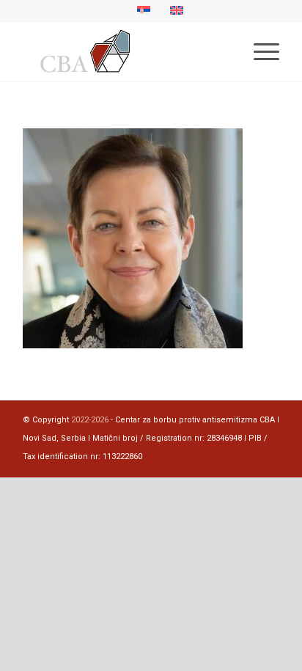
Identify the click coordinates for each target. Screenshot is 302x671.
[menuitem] (259, 52)
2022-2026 (89, 420)
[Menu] (259, 52)
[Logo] (125, 52)
